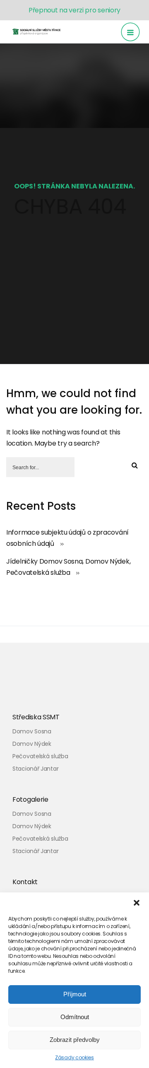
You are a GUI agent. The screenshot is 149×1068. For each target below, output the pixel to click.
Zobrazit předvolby (75, 1039)
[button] (136, 903)
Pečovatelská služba (40, 756)
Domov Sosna (31, 731)
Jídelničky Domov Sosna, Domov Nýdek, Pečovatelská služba (68, 567)
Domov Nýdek (31, 744)
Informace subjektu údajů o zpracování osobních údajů (67, 538)
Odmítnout (74, 1016)
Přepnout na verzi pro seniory (74, 10)
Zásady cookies (74, 1057)
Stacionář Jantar (35, 768)
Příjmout (74, 994)
